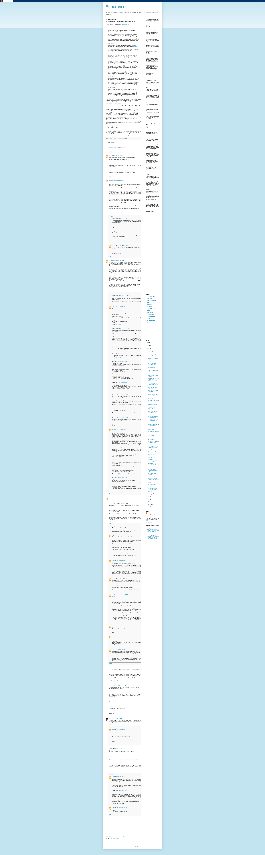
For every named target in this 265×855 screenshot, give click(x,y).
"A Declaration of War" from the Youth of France (153, 379)
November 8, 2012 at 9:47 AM (118, 260)
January (149, 506)
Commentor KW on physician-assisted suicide (153, 407)
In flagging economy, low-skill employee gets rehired (153, 450)
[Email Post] (119, 138)
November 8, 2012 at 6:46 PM (121, 625)
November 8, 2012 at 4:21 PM (121, 807)
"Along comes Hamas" (152, 392)
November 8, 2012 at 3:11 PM (121, 429)
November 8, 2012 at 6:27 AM (116, 155)
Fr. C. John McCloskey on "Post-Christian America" (153, 438)
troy (109, 155)
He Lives (149, 302)
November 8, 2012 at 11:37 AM (120, 706)
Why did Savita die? (151, 398)
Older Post (139, 836)
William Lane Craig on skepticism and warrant (152, 433)
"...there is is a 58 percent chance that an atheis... (152, 428)
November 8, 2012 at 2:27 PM (122, 394)
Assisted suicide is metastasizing (151, 444)
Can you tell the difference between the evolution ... (153, 489)
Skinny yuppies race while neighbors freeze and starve (153, 479)
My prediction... (150, 459)
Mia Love (149, 481)
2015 (148, 343)
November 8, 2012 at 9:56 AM (118, 498)
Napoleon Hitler (151, 429)
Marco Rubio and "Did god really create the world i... (153, 391)
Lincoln (149, 368)
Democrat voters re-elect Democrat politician (152, 422)
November (150, 351)
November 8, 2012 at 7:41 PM (121, 477)
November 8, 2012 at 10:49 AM (122, 306)
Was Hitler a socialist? (152, 397)
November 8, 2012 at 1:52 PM (121, 729)
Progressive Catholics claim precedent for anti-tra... (153, 420)
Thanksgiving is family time (153, 404)
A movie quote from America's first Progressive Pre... (153, 425)
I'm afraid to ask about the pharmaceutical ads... (152, 373)
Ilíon (109, 718)
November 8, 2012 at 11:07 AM (123, 328)
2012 (148, 348)
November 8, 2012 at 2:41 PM (134, 734)
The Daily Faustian (150, 314)
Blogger (137, 846)
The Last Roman (150, 318)
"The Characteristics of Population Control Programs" (152, 364)
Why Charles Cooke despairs (153, 431)
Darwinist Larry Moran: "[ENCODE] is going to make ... (153, 464)
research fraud (121, 57)
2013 (148, 347)
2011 (148, 508)
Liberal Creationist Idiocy (124, 24)
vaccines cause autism (113, 65)
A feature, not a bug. (151, 439)
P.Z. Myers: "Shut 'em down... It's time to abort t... (153, 395)
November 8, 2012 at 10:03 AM (123, 295)
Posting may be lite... (151, 457)
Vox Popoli (149, 322)
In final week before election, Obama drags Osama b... (153, 476)
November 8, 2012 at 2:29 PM (122, 417)
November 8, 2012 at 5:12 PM (123, 578)
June (149, 498)
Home (124, 836)
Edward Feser (150, 298)
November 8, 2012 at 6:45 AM (118, 180)
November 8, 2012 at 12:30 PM (123, 346)
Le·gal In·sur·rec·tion (151, 308)
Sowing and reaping (151, 435)
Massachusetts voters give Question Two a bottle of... (153, 412)
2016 (148, 342)
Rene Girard (150, 482)
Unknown (111, 260)
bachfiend (111, 180)
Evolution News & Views (152, 300)
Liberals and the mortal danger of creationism (153, 452)
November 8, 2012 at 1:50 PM (119, 748)
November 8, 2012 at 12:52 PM (116, 718)
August (149, 494)
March (149, 502)
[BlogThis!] (122, 138)
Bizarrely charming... (151, 367)
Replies (111, 216)
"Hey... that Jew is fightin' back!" (153, 400)
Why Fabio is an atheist (152, 484)
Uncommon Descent (151, 320)
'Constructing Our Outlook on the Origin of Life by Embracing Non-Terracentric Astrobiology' (153, 530)
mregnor (114, 245)
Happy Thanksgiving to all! (153, 386)
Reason (148, 310)
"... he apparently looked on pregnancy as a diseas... (153, 414)
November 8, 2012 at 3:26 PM (122, 790)
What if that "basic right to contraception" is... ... (152, 381)
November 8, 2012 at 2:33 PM (122, 231)
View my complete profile (150, 522)
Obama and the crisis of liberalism (152, 474)
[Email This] (121, 138)
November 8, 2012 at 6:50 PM (121, 636)
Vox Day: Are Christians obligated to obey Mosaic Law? (153, 470)
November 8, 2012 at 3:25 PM (119, 535)
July (149, 496)
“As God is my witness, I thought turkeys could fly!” (153, 384)
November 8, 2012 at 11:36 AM (123, 526)
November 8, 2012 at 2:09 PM (122, 218)
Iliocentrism (149, 306)
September (150, 493)
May (149, 499)
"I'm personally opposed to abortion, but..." (153, 486)
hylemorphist (149, 304)
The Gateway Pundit (151, 316)
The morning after (151, 454)
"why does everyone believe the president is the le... (153, 461)
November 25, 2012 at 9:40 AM (120, 240)
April (149, 501)
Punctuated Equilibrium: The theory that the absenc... (153, 447)
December (150, 350)
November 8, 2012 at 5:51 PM (122, 594)
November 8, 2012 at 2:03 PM (121, 361)
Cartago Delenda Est (151, 296)
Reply (110, 151)
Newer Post (108, 836)
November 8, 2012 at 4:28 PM (121, 560)
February (149, 504)
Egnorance (115, 6)
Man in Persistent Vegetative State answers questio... (153, 417)
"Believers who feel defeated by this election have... (153, 402)
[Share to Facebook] (125, 138)
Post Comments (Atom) (115, 838)
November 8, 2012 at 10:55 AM (120, 685)
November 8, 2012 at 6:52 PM (119, 649)
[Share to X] (123, 138)
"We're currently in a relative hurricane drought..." (153, 468)
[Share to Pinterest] (126, 138)
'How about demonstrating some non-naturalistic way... (153, 356)
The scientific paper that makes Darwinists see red (153, 442)
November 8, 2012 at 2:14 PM (123, 382)
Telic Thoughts (150, 312)
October (149, 491)
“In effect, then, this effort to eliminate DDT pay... (153, 354)
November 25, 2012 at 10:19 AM (124, 245)
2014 (148, 345)
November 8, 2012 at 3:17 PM (121, 776)
